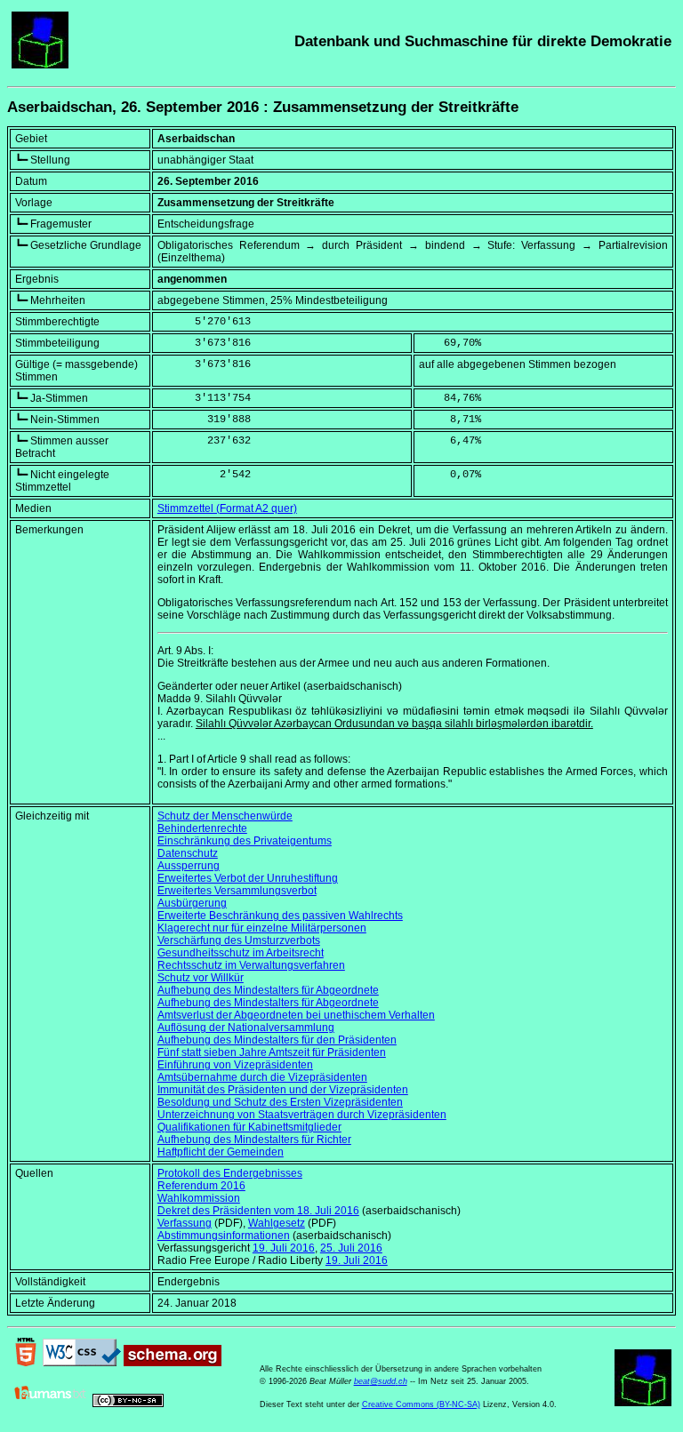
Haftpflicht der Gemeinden (220, 1152)
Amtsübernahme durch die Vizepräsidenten (262, 1077)
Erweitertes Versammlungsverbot (237, 890)
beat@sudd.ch (380, 1381)
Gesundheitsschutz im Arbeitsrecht (240, 953)
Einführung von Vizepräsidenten (235, 1065)
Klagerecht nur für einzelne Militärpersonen (261, 928)
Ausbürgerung (192, 903)
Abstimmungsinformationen (223, 1235)
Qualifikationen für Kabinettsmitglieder (249, 1127)
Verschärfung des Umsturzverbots (238, 940)
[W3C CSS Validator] (82, 1362)
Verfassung (184, 1223)
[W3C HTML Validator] (26, 1362)
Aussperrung (188, 866)
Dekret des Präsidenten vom (258, 1210)
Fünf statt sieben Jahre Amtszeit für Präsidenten (271, 1052)
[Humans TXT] (51, 1403)
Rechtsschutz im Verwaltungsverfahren (251, 965)
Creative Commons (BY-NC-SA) (421, 1404)
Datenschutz (187, 853)
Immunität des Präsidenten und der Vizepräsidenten (282, 1090)
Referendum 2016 (201, 1186)
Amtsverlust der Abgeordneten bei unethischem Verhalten (296, 1015)
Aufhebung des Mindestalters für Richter (254, 1139)
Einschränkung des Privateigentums (244, 841)
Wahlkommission (198, 1198)
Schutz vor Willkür (200, 978)
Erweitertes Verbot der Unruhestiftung (247, 878)
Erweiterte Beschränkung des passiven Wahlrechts (280, 915)
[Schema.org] (172, 1362)
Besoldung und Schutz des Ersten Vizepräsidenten (280, 1102)
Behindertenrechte (202, 828)
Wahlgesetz (276, 1223)
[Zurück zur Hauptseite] (40, 65)
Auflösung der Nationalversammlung (245, 1027)
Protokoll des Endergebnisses (229, 1173)
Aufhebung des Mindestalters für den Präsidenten (277, 1040)
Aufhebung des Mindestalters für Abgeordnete (268, 990)
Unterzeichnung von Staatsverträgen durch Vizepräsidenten (301, 1114)
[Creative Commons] (128, 1403)
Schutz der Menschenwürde (225, 816)
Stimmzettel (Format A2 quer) (227, 508)
